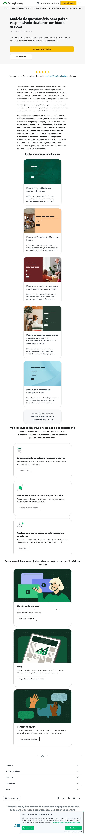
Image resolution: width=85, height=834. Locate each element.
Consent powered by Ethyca (72, 832)
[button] (42, 765)
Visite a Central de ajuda (28, 739)
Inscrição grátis (68, 3)
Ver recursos (23, 470)
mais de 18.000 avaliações (56, 76)
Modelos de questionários (20, 8)
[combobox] (11, 798)
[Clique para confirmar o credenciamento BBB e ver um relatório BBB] (18, 826)
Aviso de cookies (74, 822)
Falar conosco (45, 3)
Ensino (36, 8)
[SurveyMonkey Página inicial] (13, 3)
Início (6, 8)
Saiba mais (23, 548)
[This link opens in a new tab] (58, 798)
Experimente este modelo (42, 49)
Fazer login (55, 3)
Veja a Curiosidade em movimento (31, 679)
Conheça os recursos (26, 619)
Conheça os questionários (28, 508)
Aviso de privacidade (60, 822)
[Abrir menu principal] (79, 3)
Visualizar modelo (21, 57)
